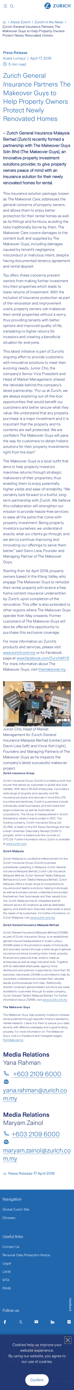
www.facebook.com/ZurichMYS (43, 658)
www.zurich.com (16, 843)
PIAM (6, 1288)
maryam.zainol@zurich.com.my (37, 1154)
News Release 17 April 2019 (31, 1173)
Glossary (9, 1217)
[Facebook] (4, 1322)
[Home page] (57, 6)
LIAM (6, 1271)
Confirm (37, 1380)
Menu (6, 6)
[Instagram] (69, 1322)
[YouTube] (36, 1322)
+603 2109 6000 (36, 1074)
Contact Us (10, 1247)
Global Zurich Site (15, 1209)
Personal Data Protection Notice (26, 1255)
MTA (6, 1280)
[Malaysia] (6, 22)
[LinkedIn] (52, 1322)
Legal (6, 1263)
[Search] (12, 6)
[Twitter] (21, 1322)
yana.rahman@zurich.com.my (35, 1094)
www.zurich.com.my (19, 653)
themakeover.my (52, 669)
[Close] (68, 1340)
